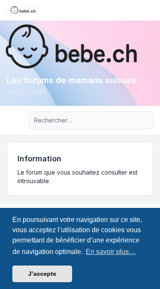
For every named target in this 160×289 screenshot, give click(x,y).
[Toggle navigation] (149, 10)
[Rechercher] (129, 120)
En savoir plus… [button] (111, 251)
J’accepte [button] (42, 273)
